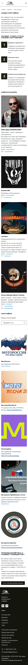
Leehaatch (9, 254)
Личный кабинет (25, 3)
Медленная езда (7, 638)
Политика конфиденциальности (12, 660)
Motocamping (8, 308)
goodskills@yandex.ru (10, 652)
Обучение (4, 617)
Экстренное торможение (9, 630)
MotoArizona (5, 504)
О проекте (5, 623)
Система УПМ (6, 615)
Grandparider (10, 149)
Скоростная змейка (8, 635)
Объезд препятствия (8, 632)
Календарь (5, 620)
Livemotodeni (8, 306)
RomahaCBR (10, 195)
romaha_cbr (8, 197)
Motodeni (9, 304)
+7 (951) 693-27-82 (10, 649)
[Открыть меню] (2, 3)
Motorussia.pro (5, 366)
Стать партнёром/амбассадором (13, 583)
